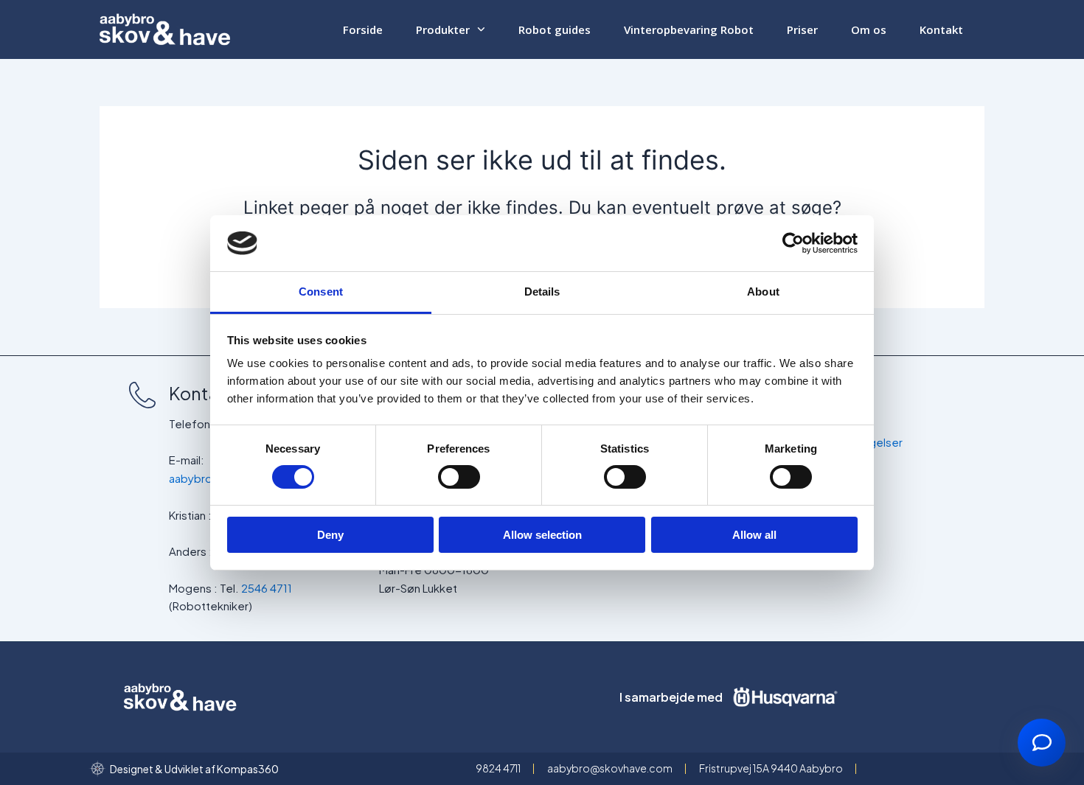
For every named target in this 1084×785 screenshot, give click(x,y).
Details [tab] (542, 291)
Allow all (754, 534)
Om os (868, 29)
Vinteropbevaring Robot (689, 29)
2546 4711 (266, 588)
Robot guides (554, 29)
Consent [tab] (321, 291)
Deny (330, 534)
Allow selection (542, 534)
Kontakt (941, 29)
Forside (363, 29)
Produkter (443, 29)
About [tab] (763, 291)
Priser (802, 29)
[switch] (459, 477)
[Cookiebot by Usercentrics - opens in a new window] (793, 243)
